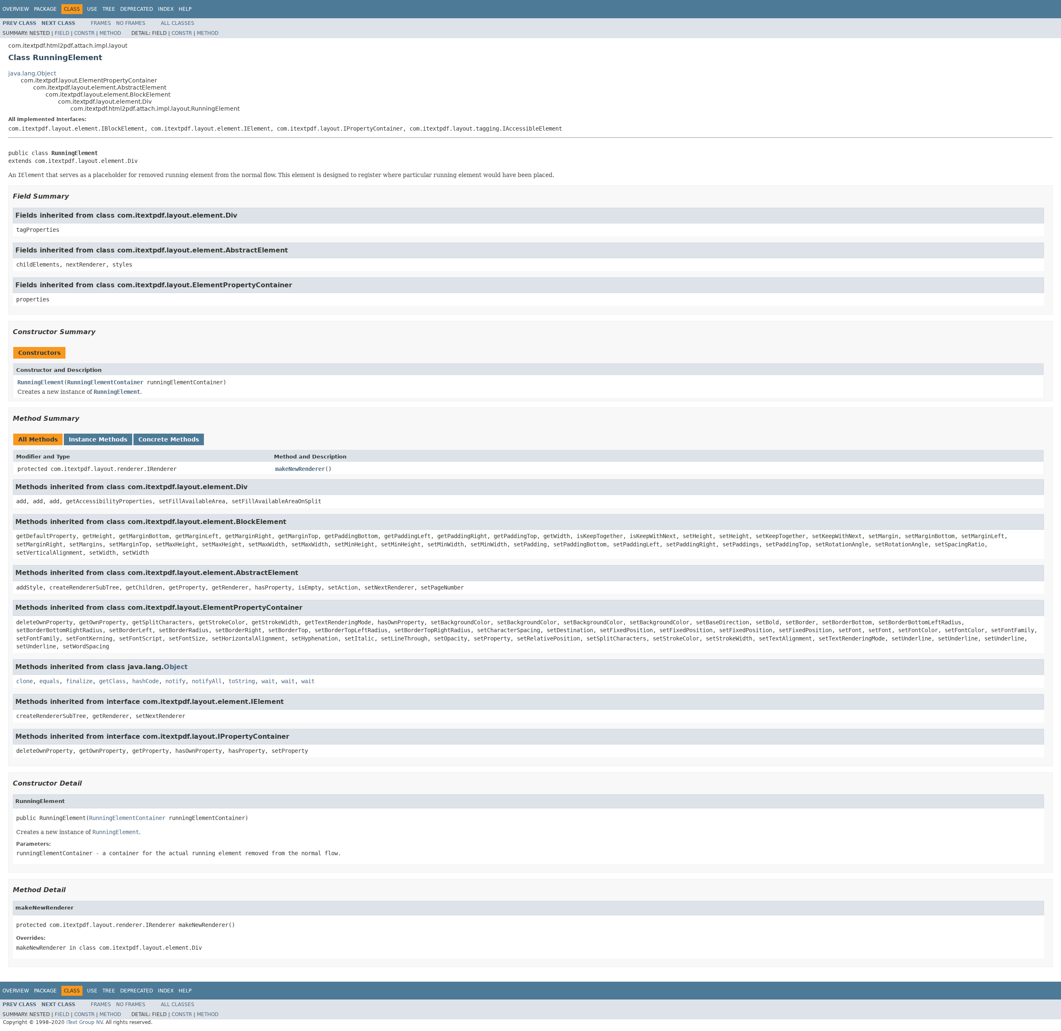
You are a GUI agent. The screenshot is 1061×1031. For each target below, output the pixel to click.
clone (24, 681)
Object (176, 667)
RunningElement (40, 382)
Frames (101, 23)
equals (49, 681)
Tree (108, 9)
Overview (15, 9)
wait (268, 681)
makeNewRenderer (300, 469)
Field (62, 33)
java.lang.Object (32, 73)
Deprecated (136, 9)
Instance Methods (98, 439)
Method (110, 33)
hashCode (145, 681)
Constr (84, 33)
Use (92, 9)
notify (175, 681)
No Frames (130, 23)
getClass (112, 681)
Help (185, 9)
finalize (79, 681)
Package (45, 9)
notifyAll (207, 681)
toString (241, 681)
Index (166, 9)
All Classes (177, 23)
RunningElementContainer (105, 382)
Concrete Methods (168, 439)
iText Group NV (84, 1022)
